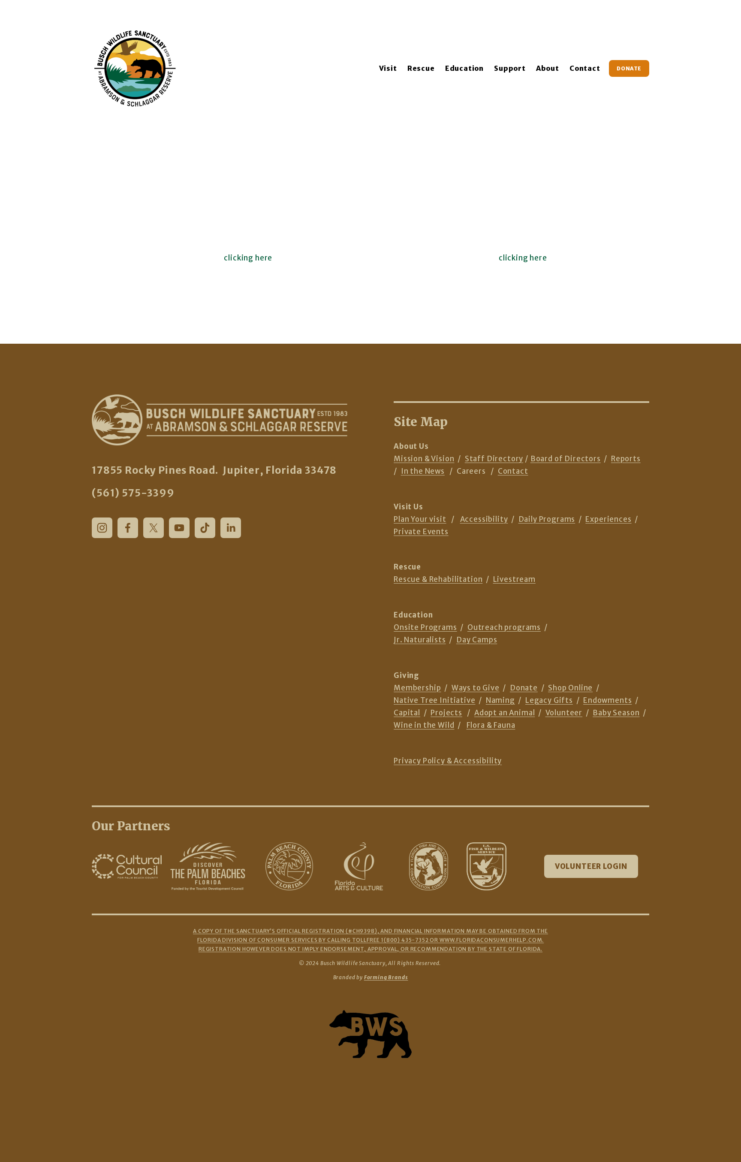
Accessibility (484, 519)
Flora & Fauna (491, 725)
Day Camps (476, 640)
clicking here (248, 258)
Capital (407, 712)
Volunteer (564, 712)
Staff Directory (494, 458)
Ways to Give (476, 688)
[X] (153, 527)
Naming (500, 700)
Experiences (608, 519)
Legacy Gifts (549, 700)
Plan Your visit (420, 519)
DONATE (629, 68)
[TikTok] (205, 527)
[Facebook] (127, 527)
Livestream (514, 579)
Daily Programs (546, 519)
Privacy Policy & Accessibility (448, 761)
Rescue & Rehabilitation (438, 579)
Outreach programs (504, 627)
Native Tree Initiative (434, 700)
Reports (626, 458)
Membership (417, 688)
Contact (584, 68)
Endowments (607, 700)
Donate (524, 688)
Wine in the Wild (424, 725)
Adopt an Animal (504, 712)
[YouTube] (179, 527)
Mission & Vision (424, 458)
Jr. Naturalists (420, 640)
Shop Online (570, 688)
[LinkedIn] (230, 527)
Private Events (421, 531)
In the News (423, 471)
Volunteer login (591, 866)
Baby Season (616, 712)
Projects (446, 712)
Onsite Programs (425, 627)
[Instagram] (102, 527)
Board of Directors (565, 458)
